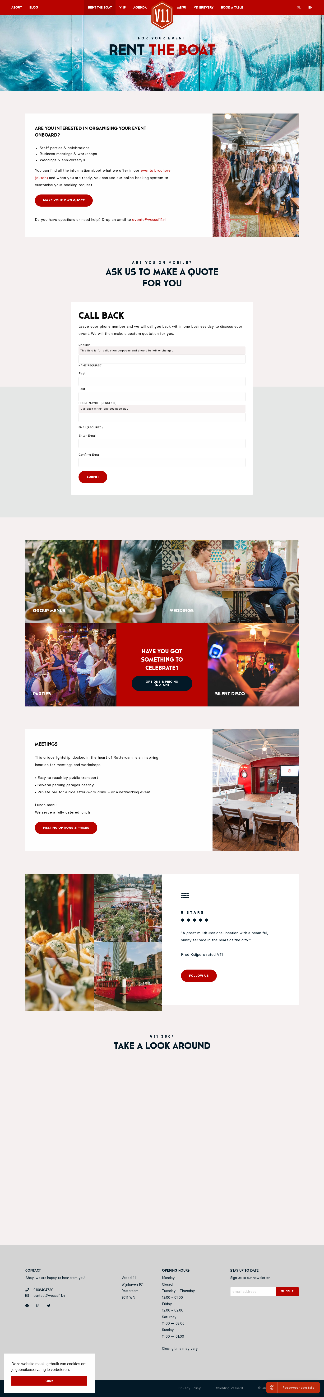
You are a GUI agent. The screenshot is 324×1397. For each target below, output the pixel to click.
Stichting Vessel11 (229, 1388)
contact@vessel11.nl (48, 1296)
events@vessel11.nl (149, 220)
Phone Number (97, 403)
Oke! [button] (49, 1381)
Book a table (232, 7)
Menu (181, 7)
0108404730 (42, 1290)
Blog (33, 7)
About (16, 7)
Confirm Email (89, 454)
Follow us (199, 975)
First (82, 373)
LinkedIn (85, 344)
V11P (122, 7)
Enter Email (87, 435)
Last (82, 389)
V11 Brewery (203, 7)
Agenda (140, 7)
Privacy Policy (189, 1388)
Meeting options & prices (66, 827)
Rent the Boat (100, 7)
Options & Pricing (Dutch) (162, 683)
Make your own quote (64, 200)
